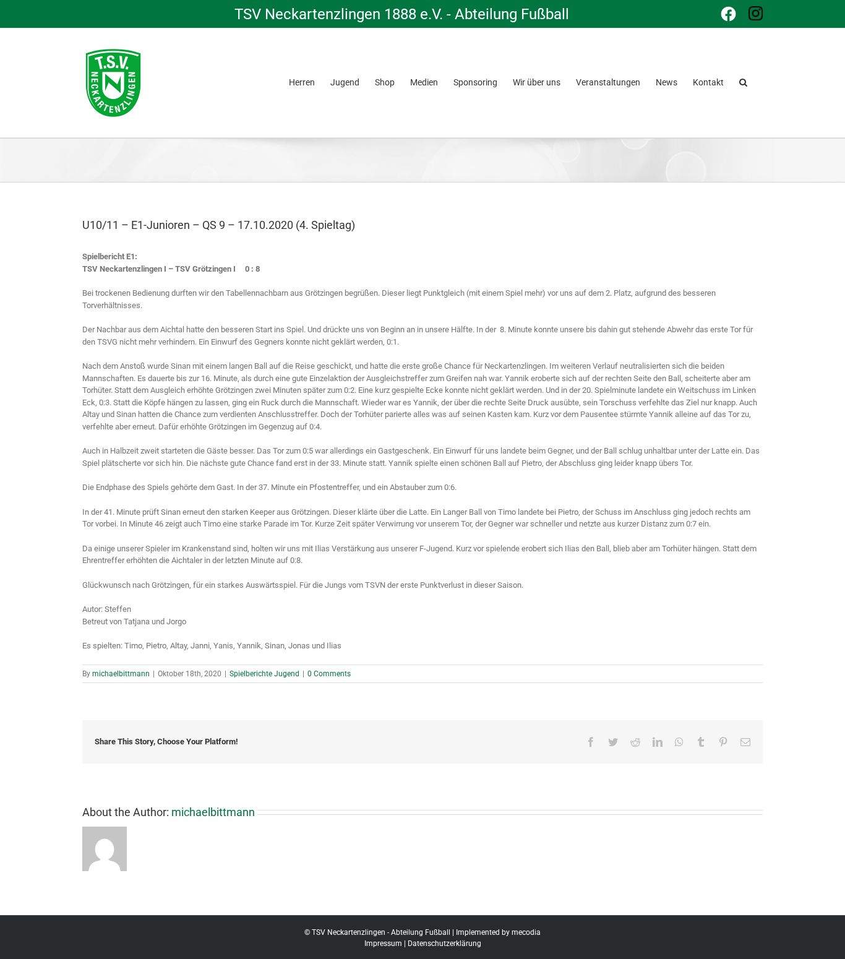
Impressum (383, 943)
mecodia (526, 932)
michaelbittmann (121, 673)
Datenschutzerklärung (444, 943)
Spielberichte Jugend (264, 673)
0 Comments (329, 673)
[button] (743, 81)
